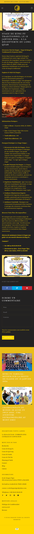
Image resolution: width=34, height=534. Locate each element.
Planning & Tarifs (7, 460)
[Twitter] (6, 495)
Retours (4, 510)
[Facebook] (2, 495)
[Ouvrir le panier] (32, 8)
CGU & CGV (6, 507)
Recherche (5, 446)
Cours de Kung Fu (7, 449)
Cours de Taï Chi (7, 457)
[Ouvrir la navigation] (2, 8)
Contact (4, 463)
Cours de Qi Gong (7, 451)
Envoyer (8, 337)
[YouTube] (18, 495)
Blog (3, 466)
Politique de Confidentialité (10, 504)
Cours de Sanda (7, 454)
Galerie (4, 469)
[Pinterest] (14, 495)
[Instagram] (10, 495)
